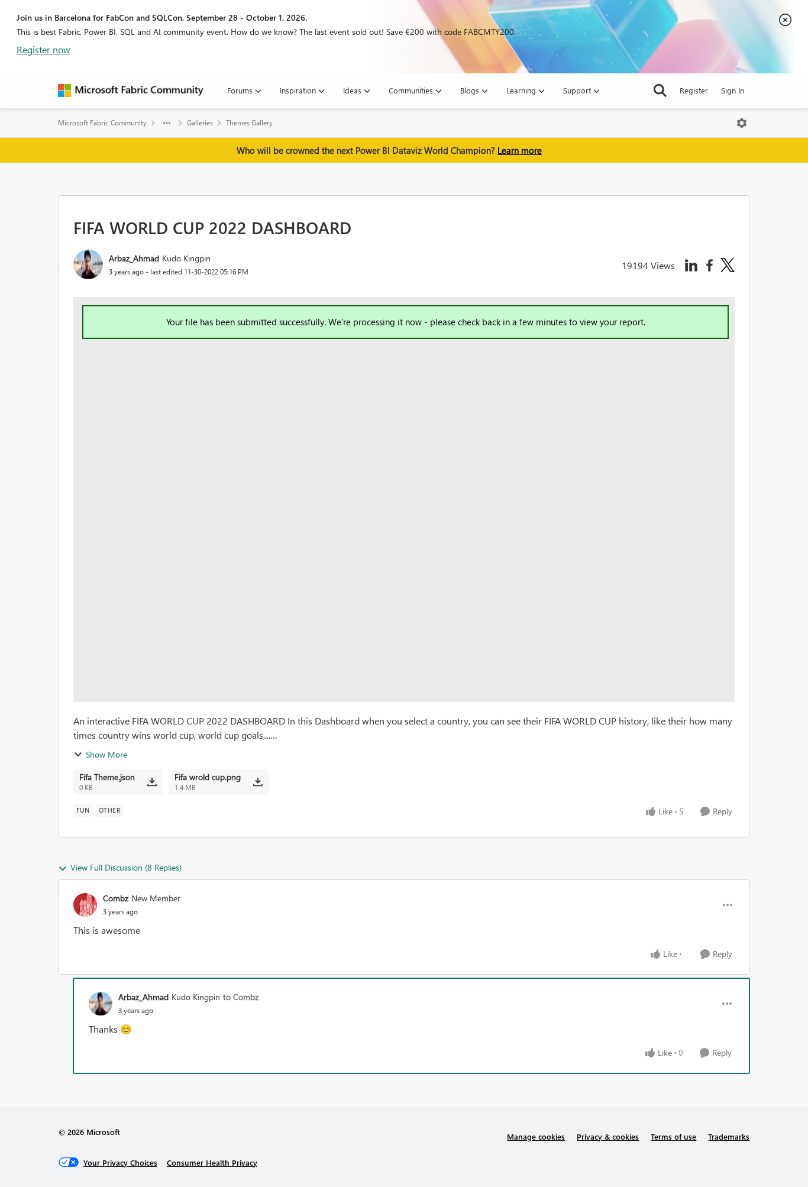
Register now (43, 49)
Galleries (200, 122)
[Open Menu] (741, 123)
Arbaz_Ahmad (134, 258)
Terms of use (673, 1136)
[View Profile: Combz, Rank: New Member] (85, 905)
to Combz (240, 996)
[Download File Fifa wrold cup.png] (258, 781)
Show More (106, 754)
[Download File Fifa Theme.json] (152, 781)
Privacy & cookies (608, 1136)
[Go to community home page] (130, 90)
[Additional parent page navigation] (167, 123)
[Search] (660, 90)
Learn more (519, 150)
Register (694, 90)
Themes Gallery (249, 122)
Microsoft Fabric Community (102, 122)
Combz (115, 898)
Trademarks (728, 1136)
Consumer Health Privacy (212, 1162)
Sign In (732, 90)
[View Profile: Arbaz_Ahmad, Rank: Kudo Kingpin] (88, 264)
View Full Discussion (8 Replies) (126, 867)
